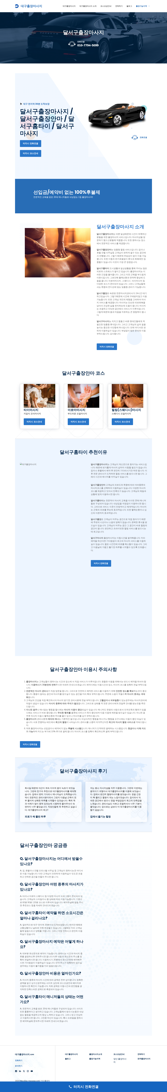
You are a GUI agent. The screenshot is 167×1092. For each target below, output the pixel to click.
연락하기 (119, 6)
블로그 (129, 6)
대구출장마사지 (31, 6)
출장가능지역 (141, 6)
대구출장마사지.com (24, 1054)
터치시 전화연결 (30, 143)
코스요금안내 (105, 6)
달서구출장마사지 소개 (120, 226)
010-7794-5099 (88, 45)
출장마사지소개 (95, 1054)
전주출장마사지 (144, 1058)
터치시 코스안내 (30, 153)
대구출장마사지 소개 (87, 6)
